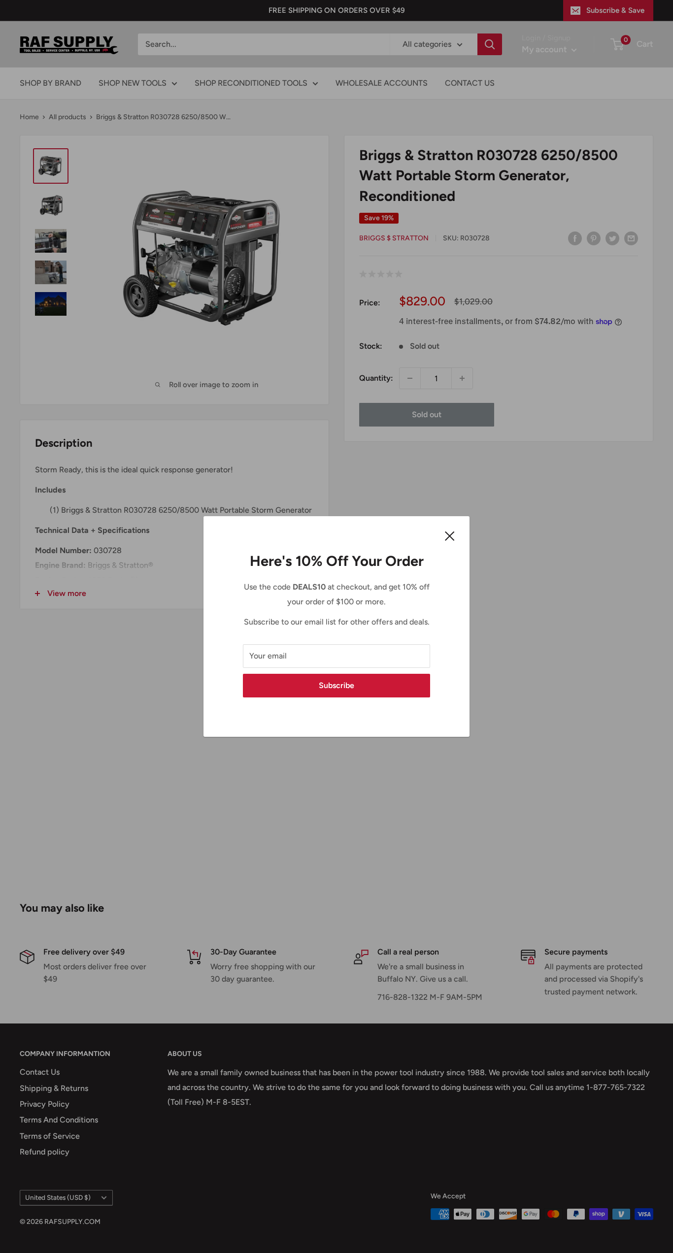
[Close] (450, 535)
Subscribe (336, 685)
